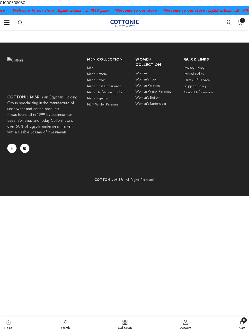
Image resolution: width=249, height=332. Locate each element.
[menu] (6, 23)
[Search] (20, 23)
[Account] (228, 22)
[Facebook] (12, 148)
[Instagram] (24, 148)
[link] (65, 324)
